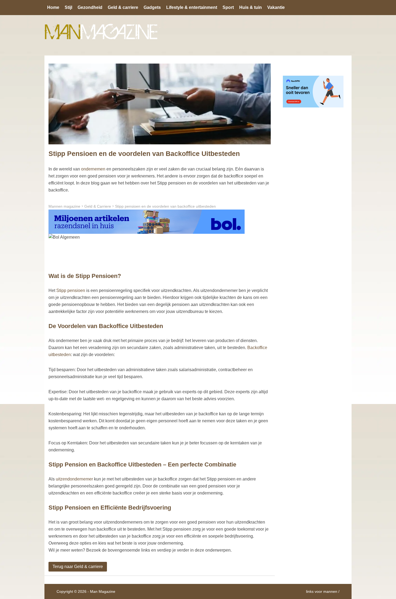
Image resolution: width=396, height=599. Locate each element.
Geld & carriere (123, 7)
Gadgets (152, 7)
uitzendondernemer (74, 479)
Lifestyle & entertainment (191, 7)
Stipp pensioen (70, 290)
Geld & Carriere (97, 206)
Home (53, 7)
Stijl (68, 7)
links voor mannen (321, 591)
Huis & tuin (250, 7)
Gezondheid (90, 7)
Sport (228, 7)
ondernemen (93, 169)
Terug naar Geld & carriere (78, 566)
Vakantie (276, 7)
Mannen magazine (64, 206)
